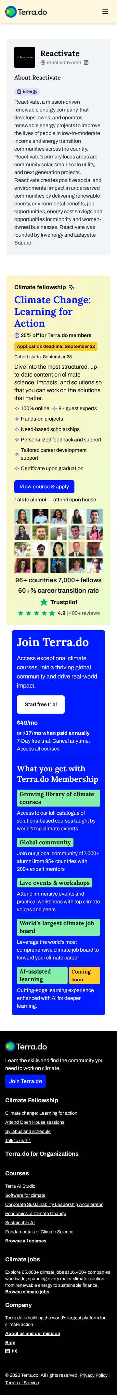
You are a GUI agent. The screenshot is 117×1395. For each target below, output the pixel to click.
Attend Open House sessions (34, 1122)
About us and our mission (32, 1333)
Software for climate (25, 1195)
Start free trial (41, 704)
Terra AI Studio (20, 1186)
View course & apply (44, 486)
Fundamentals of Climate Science (39, 1231)
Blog (10, 1342)
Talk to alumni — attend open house (55, 499)
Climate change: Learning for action (41, 1113)
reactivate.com (64, 62)
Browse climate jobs (27, 1291)
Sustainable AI (20, 1222)
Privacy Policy (94, 1375)
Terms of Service (22, 1382)
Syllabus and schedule (28, 1131)
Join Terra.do (25, 1081)
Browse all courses (25, 1241)
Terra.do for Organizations (42, 1153)
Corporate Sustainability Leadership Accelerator (54, 1204)
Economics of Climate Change (35, 1213)
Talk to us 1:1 (18, 1140)
